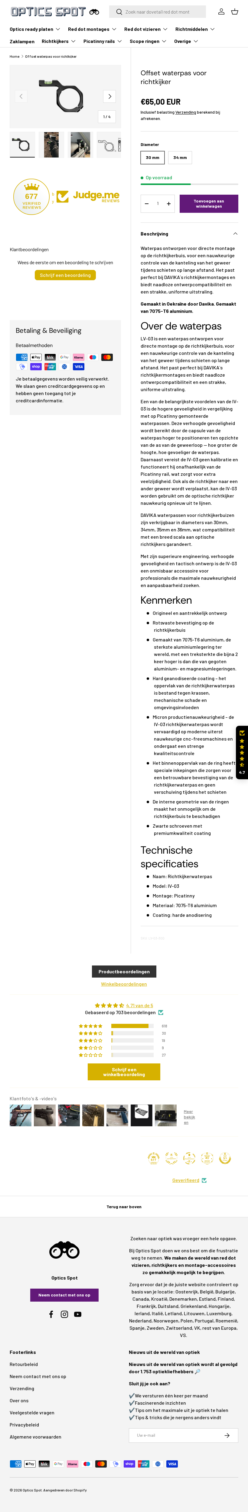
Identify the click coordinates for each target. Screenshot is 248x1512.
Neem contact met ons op (64, 1294)
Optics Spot (32, 1490)
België (206, 1291)
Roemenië (226, 1320)
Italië (157, 1313)
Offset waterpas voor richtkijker (51, 56)
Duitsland (168, 1306)
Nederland (140, 1320)
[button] (242, 752)
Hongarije (219, 1306)
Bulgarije (225, 1291)
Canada (140, 1299)
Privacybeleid (24, 1424)
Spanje (137, 1328)
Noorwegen (166, 1320)
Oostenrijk (186, 1291)
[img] (124, 1005)
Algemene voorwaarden (35, 1436)
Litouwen (194, 1313)
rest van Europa (219, 1328)
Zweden (155, 1328)
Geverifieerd (185, 1180)
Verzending (185, 112)
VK (197, 1328)
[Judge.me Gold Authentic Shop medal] (171, 1158)
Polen (187, 1320)
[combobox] (157, 11)
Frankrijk (146, 1306)
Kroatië (159, 1299)
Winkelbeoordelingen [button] (124, 984)
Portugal (204, 1320)
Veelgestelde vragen (32, 1412)
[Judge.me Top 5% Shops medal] (225, 1158)
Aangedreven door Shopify (65, 1490)
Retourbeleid (24, 1364)
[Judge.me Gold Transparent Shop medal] (189, 1158)
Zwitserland (179, 1328)
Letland (173, 1313)
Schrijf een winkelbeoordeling (124, 1071)
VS (183, 1335)
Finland (226, 1299)
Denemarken (183, 1299)
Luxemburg (219, 1313)
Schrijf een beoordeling (65, 275)
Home (14, 56)
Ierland (142, 1313)
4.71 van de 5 (139, 1005)
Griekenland (194, 1306)
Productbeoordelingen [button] (124, 971)
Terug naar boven (124, 1206)
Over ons (19, 1400)
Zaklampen (22, 41)
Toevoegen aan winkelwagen (209, 203)
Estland (207, 1299)
